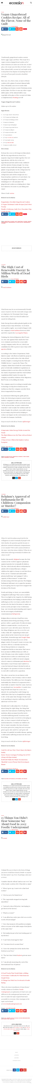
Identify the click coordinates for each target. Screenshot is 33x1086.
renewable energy (18, 456)
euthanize (18, 778)
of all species (15, 614)
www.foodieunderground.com (12, 1004)
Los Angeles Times (21, 333)
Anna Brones (14, 829)
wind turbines (15, 330)
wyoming (11, 457)
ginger (29, 221)
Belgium (16, 559)
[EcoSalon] (16, 2)
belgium (6, 778)
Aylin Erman (14, 26)
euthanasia (12, 778)
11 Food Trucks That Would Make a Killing (14, 973)
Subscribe (16, 1057)
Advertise (16, 1055)
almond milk (10, 142)
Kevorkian (24, 778)
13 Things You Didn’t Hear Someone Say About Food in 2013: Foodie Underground (15, 822)
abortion (26, 661)
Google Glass (25, 637)
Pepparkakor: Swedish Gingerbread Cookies (15, 202)
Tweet (13, 29)
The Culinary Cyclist (18, 1027)
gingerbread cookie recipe (15, 222)
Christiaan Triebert (12, 769)
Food (2, 12)
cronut (8, 1018)
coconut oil (10, 137)
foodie (16, 1018)
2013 (5, 1018)
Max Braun (9, 447)
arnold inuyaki (10, 1008)
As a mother (17, 687)
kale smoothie (5, 1018)
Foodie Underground (24, 1018)
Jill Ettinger (15, 279)
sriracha (12, 1018)
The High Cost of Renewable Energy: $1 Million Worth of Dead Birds (15, 271)
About (16, 1052)
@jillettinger (26, 421)
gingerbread (4, 222)
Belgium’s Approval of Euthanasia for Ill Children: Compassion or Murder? (15, 501)
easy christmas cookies (21, 221)
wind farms (26, 456)
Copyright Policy (17, 1060)
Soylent (19, 955)
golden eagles (8, 456)
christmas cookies (9, 221)
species (3, 349)
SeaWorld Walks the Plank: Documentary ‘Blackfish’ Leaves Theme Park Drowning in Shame (15, 762)
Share (5, 29)
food (12, 1018)
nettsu (12, 193)
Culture (3, 264)
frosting (15, 97)
